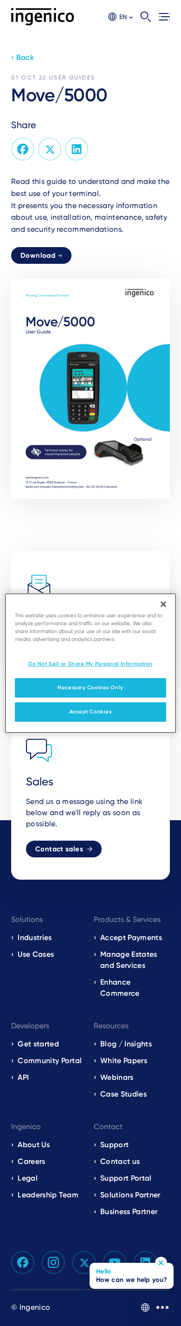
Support (114, 1144)
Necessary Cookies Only (90, 687)
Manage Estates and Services (128, 960)
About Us (34, 1144)
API (23, 1077)
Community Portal (50, 1060)
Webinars (117, 1077)
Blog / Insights (126, 1043)
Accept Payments (131, 937)
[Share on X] (49, 149)
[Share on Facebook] (22, 149)
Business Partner (128, 1211)
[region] (91, 663)
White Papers (123, 1060)
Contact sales (59, 849)
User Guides (72, 77)
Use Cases (36, 954)
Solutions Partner (130, 1194)
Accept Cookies (91, 711)
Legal (28, 1178)
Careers (31, 1161)
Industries (35, 937)
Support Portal (125, 1178)
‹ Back (22, 57)
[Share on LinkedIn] (76, 149)
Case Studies (123, 1094)
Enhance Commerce (120, 988)
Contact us (120, 1161)
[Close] (163, 604)
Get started (38, 1043)
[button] (120, 17)
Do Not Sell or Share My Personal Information (90, 663)
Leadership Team (48, 1194)
